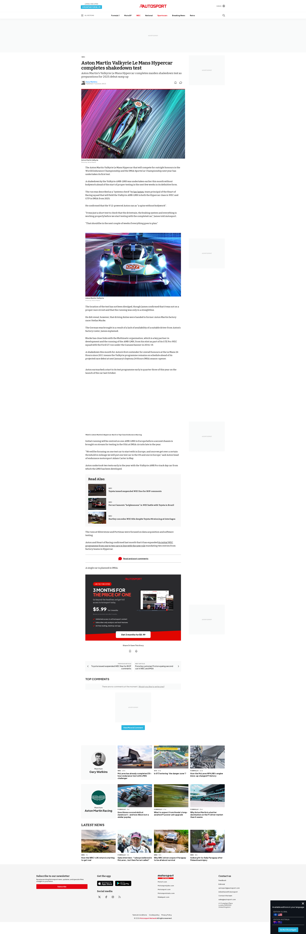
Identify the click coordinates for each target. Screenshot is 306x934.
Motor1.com (162, 882)
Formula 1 (115, 15)
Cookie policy (154, 915)
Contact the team (225, 896)
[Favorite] (175, 82)
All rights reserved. (164, 918)
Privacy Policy (166, 915)
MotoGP (128, 15)
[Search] (223, 15)
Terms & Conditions (139, 915)
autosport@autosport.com (229, 888)
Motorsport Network (148, 918)
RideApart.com (163, 897)
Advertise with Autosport (228, 892)
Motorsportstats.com (166, 893)
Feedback (222, 880)
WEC (138, 15)
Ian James (138, 192)
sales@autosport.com (227, 899)
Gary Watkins (91, 82)
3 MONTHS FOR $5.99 (91, 7)
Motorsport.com (164, 889)
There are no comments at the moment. (133, 686)
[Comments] (181, 82)
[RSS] (119, 897)
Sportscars (162, 15)
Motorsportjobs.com (166, 886)
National (149, 15)
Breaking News (178, 15)
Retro (192, 15)
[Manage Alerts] (136, 651)
